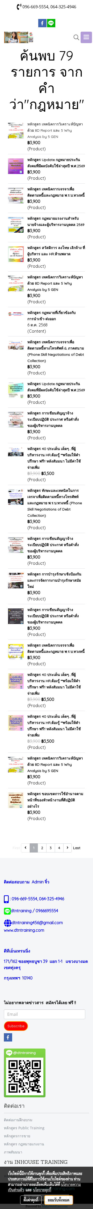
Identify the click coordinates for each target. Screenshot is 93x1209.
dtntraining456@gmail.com (37, 922)
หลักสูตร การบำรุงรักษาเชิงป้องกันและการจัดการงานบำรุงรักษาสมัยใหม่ (54, 580)
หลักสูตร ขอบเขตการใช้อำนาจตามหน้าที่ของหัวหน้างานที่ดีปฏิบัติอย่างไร (55, 800)
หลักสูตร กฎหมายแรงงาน (24, 1143)
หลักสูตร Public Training (24, 1127)
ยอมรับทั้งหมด (58, 1200)
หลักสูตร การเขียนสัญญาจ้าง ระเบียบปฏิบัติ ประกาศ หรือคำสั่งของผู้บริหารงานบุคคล (53, 419)
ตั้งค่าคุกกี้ (31, 1200)
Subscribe (15, 1026)
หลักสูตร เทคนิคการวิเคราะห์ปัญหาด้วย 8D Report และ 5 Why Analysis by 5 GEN (55, 130)
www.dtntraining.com (24, 930)
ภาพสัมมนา (13, 1152)
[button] (74, 37)
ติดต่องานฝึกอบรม (18, 1119)
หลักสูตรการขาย (17, 1135)
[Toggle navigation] (86, 37)
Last (76, 847)
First (16, 847)
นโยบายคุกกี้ (42, 1189)
